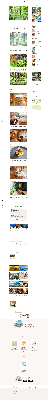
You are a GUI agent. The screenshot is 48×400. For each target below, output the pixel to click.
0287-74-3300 (12, 215)
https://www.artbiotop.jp (13, 218)
